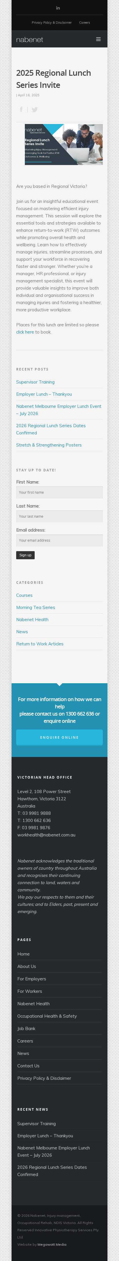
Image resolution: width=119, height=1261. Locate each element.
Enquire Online (59, 737)
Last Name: (28, 506)
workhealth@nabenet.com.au (46, 835)
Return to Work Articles (40, 644)
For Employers (31, 979)
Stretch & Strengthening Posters (49, 445)
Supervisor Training (35, 382)
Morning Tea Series (35, 607)
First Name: (27, 482)
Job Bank (26, 1028)
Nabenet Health (32, 619)
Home (23, 954)
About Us (26, 966)
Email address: (30, 530)
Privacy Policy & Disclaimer (52, 23)
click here (25, 332)
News (22, 631)
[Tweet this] (33, 109)
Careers (84, 23)
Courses (24, 595)
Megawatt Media (52, 1244)
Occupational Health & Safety (47, 1016)
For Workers (29, 991)
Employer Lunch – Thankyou (44, 394)
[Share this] (22, 109)
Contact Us (28, 1066)
